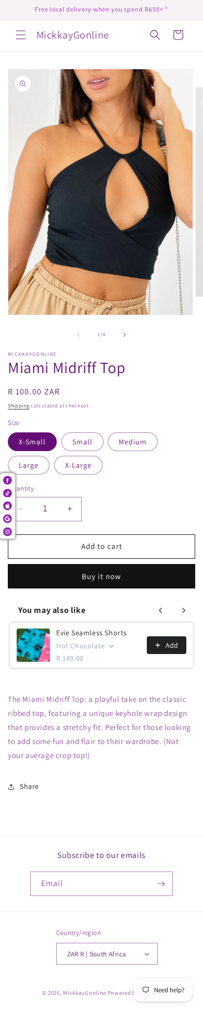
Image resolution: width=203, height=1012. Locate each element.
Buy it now (101, 576)
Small (82, 441)
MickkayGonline (84, 992)
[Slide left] (78, 334)
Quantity (21, 488)
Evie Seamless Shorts (91, 632)
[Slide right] (124, 334)
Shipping (19, 405)
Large (29, 465)
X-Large (78, 465)
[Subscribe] (160, 884)
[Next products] (183, 610)
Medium (133, 441)
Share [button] (29, 786)
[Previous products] (160, 610)
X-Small (32, 441)
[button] (20, 34)
